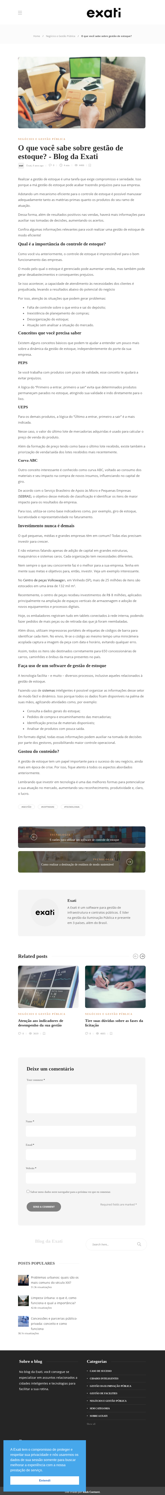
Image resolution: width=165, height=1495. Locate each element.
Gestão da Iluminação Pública (110, 1386)
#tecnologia (71, 806)
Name (30, 1121)
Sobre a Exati (98, 1416)
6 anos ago (38, 165)
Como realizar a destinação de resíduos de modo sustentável (77, 864)
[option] (48, 1000)
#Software (47, 806)
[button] (44, 1470)
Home (36, 36)
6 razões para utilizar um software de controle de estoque (84, 839)
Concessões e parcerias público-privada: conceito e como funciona (54, 1323)
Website (31, 1168)
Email (30, 1144)
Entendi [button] (44, 1480)
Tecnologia (60, 834)
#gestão (26, 806)
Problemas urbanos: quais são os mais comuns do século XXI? (55, 1280)
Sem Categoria (100, 1408)
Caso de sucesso (101, 1371)
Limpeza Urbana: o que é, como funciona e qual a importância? (53, 1300)
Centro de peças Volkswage (43, 580)
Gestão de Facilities (103, 1393)
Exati (29, 165)
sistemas (48, 690)
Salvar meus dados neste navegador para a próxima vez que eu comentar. (70, 1191)
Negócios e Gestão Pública (60, 36)
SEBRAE (24, 496)
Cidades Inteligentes (104, 1378)
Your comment (36, 1079)
